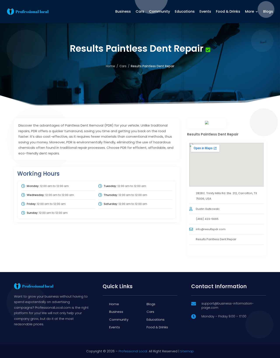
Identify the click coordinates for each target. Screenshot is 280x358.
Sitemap (187, 351)
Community (159, 11)
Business (123, 11)
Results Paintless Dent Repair (216, 239)
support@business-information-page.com (227, 305)
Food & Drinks (228, 11)
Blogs (268, 11)
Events (205, 11)
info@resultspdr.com (211, 229)
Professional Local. (133, 351)
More (249, 11)
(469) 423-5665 (207, 219)
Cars (140, 11)
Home (110, 66)
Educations (185, 11)
